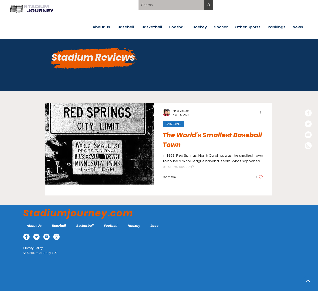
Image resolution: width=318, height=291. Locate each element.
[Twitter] (308, 123)
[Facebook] (308, 112)
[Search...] (208, 5)
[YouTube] (308, 134)
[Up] (308, 281)
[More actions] (262, 112)
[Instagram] (308, 145)
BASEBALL (173, 124)
